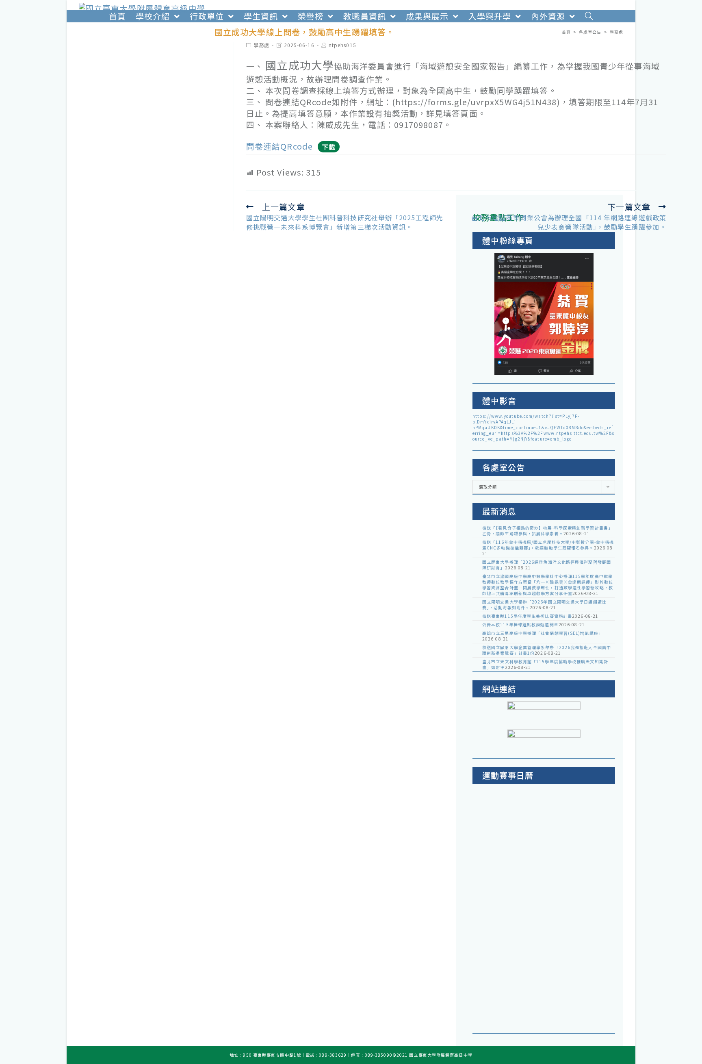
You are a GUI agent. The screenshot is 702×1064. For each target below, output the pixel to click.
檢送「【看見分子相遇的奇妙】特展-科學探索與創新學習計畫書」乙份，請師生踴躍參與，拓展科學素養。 (547, 530)
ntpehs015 (342, 44)
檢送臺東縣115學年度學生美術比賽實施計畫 (527, 616)
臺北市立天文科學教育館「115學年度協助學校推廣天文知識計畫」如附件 (545, 664)
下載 (329, 147)
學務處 (261, 44)
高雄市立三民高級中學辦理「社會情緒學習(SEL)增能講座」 (542, 633)
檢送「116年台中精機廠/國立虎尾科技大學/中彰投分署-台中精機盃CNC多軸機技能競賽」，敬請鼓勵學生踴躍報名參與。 (548, 545)
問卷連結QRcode (279, 146)
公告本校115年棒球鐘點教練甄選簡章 (520, 624)
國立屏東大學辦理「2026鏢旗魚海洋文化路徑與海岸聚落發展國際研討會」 (546, 565)
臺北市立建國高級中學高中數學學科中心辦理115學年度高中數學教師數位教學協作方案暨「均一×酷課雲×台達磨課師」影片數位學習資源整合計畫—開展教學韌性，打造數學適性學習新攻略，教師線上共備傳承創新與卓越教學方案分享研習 (547, 584)
